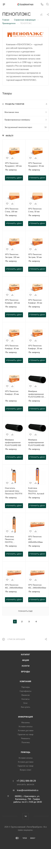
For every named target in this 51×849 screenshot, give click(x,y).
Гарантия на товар (25, 734)
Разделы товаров (14, 104)
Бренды (25, 672)
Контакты (25, 699)
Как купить (25, 707)
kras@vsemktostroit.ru (27, 790)
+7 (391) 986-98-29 (26, 781)
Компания (25, 681)
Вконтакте (26, 816)
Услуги (25, 666)
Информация (25, 717)
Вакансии (26, 695)
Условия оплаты (25, 726)
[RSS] (41, 14)
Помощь (25, 752)
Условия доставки (25, 730)
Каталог (25, 655)
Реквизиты (25, 738)
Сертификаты (25, 691)
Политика (26, 742)
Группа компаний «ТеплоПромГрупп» (26, 827)
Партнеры (25, 687)
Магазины (25, 722)
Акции (25, 660)
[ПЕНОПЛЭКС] (25, 34)
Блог (26, 703)
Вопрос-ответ (25, 770)
